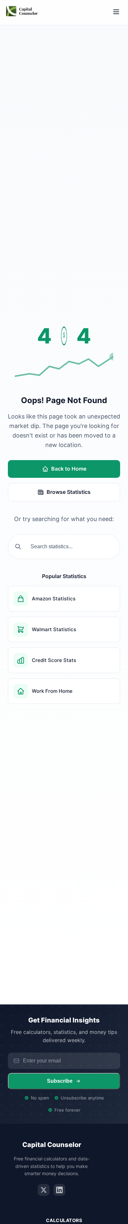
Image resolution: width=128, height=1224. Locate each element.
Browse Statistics (69, 492)
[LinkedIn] (59, 1190)
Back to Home (68, 468)
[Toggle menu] (116, 12)
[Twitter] (44, 1190)
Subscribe (60, 1081)
